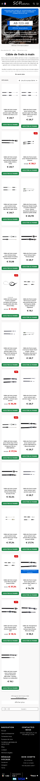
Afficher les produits (20, 28)
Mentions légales (6, 753)
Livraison (4, 750)
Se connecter (28, 760)
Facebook (4, 762)
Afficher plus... (20, 702)
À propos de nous (7, 739)
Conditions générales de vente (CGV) (9, 743)
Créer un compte (28, 763)
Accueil (3, 731)
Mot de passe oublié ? (28, 765)
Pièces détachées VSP (6, 50)
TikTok (3, 768)
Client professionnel (7, 733)
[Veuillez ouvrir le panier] (37, 4)
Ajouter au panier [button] (30, 595)
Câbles (13, 50)
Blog (2, 747)
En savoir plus (20, 74)
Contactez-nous (6, 736)
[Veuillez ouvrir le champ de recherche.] (34, 4)
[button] (5, 4)
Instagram (4, 765)
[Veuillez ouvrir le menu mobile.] (2, 3)
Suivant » (23, 709)
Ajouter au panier (10, 124)
